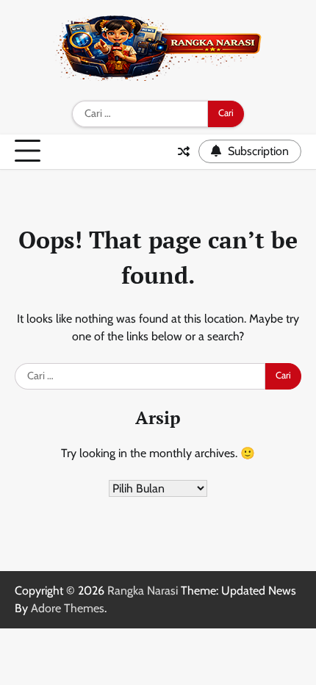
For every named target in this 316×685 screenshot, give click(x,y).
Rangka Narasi (142, 591)
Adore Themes (67, 608)
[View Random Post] (184, 151)
